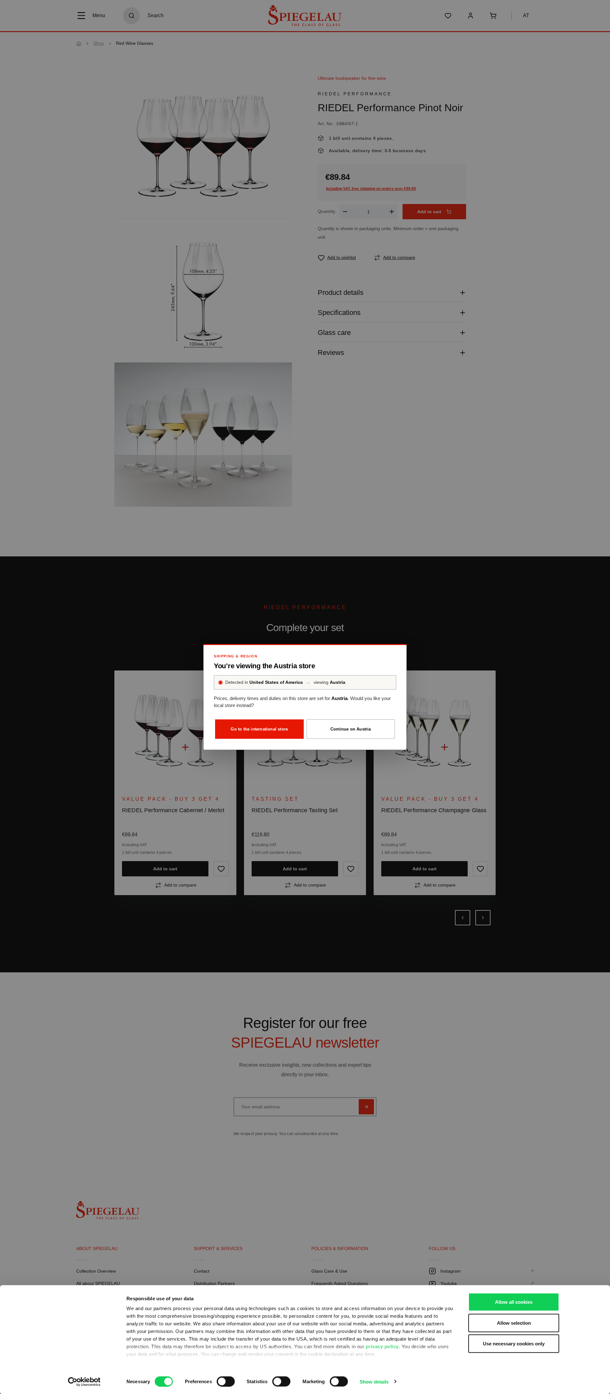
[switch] (226, 1381)
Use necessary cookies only (514, 1343)
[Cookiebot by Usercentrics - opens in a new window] (84, 1381)
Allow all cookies (513, 1302)
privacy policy (382, 1346)
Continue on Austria (350, 729)
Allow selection (514, 1322)
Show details (374, 1381)
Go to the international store (259, 729)
